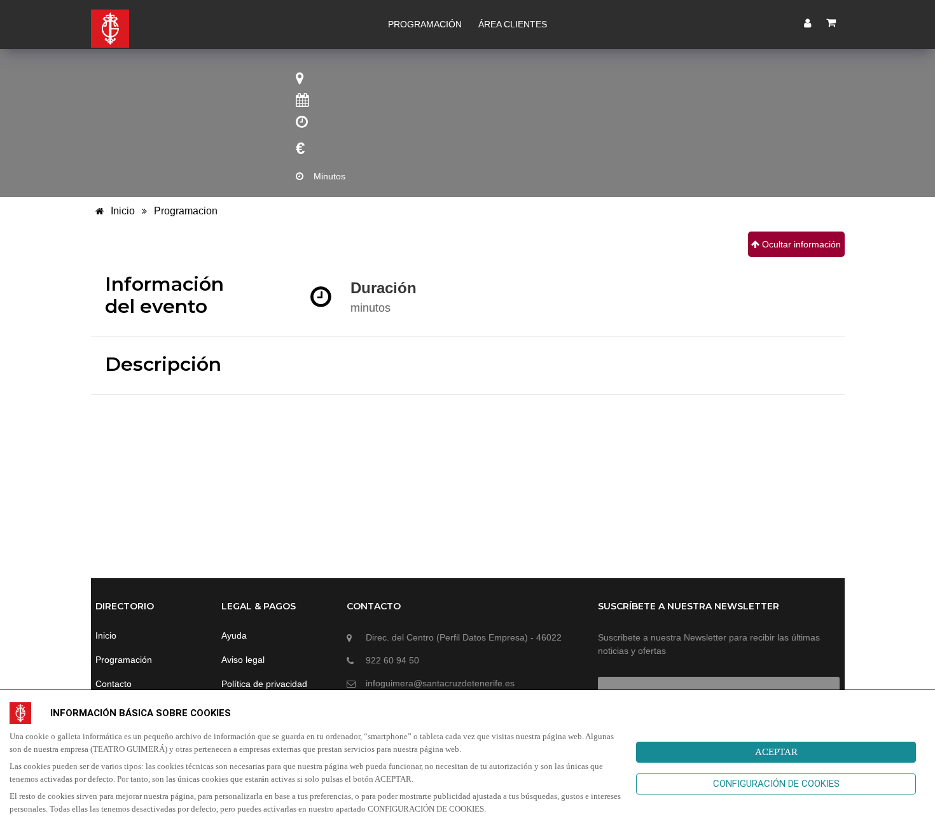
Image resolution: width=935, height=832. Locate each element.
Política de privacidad (264, 684)
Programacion (186, 210)
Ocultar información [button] (800, 244)
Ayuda (234, 635)
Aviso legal (243, 660)
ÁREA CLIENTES (512, 24)
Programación (123, 660)
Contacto (113, 684)
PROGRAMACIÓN (425, 24)
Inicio (121, 210)
